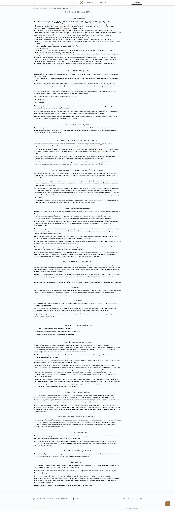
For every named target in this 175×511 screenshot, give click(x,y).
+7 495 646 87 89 (80, 499)
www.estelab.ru (65, 28)
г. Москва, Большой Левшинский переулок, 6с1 (51, 499)
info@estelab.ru (99, 151)
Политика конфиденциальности (134, 508)
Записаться (136, 2)
